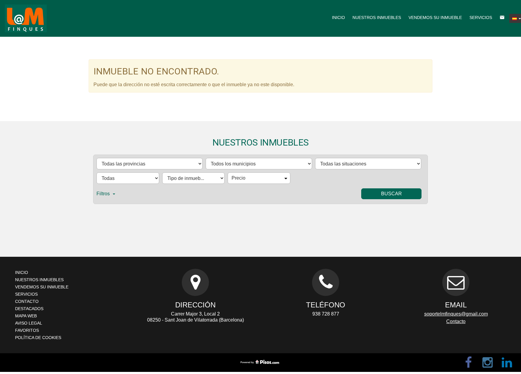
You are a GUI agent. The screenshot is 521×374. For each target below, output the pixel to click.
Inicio (338, 17)
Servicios (480, 17)
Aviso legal (28, 323)
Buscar (391, 193)
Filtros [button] (103, 193)
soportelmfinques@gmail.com (456, 313)
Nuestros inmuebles (376, 17)
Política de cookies (38, 337)
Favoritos (27, 330)
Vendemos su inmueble (435, 17)
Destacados (29, 308)
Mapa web (26, 315)
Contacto (27, 301)
